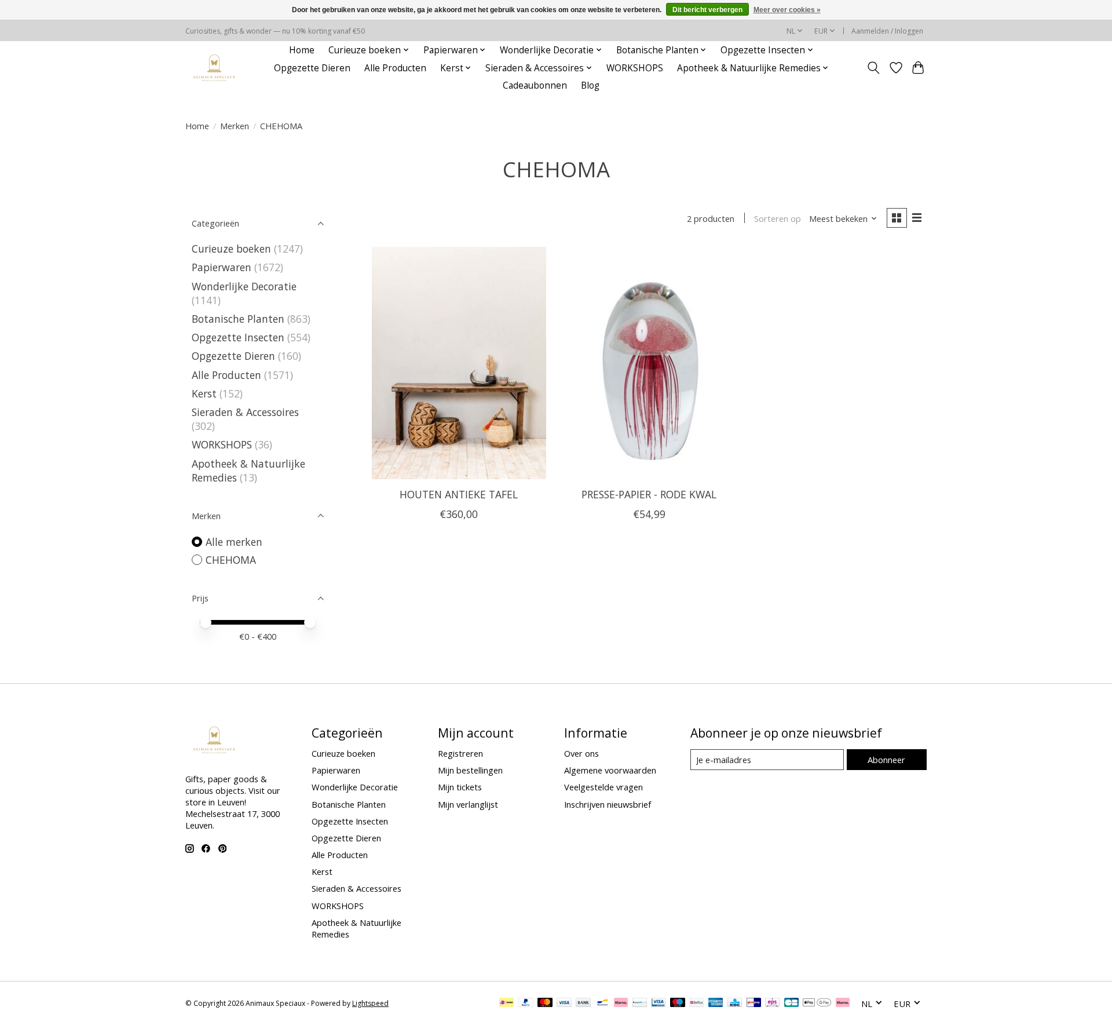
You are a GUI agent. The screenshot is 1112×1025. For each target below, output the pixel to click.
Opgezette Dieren (312, 68)
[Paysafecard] (639, 1003)
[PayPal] (525, 1003)
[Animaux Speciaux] (214, 68)
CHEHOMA (231, 560)
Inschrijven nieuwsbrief (607, 804)
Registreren (460, 753)
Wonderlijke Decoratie (244, 286)
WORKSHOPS (634, 68)
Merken (234, 126)
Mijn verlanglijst (468, 804)
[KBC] (734, 1003)
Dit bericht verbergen (707, 10)
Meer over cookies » (787, 10)
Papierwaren (221, 267)
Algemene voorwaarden (610, 770)
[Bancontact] (602, 1003)
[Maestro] (677, 1003)
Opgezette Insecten (238, 337)
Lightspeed (370, 1003)
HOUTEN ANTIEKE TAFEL (459, 494)
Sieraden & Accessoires (245, 412)
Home (301, 50)
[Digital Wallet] (817, 1003)
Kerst (204, 393)
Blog (590, 85)
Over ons (581, 753)
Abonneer (886, 759)
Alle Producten (395, 68)
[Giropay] (754, 1003)
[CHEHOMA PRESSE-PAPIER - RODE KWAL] (649, 363)
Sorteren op (777, 218)
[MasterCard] (545, 1003)
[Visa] (564, 1003)
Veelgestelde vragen (603, 787)
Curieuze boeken (231, 249)
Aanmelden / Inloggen (887, 31)
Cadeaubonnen (535, 85)
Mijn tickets (460, 787)
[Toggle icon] (873, 67)
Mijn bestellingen (470, 770)
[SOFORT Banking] (621, 1003)
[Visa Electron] (658, 1003)
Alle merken (234, 542)
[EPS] (772, 1003)
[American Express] (715, 1003)
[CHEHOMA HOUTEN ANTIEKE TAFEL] (459, 363)
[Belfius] (696, 1003)
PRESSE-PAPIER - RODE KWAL (648, 494)
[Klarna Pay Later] (843, 1003)
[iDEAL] (506, 1003)
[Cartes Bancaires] (791, 1003)
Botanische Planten (238, 319)
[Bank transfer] (583, 1003)
